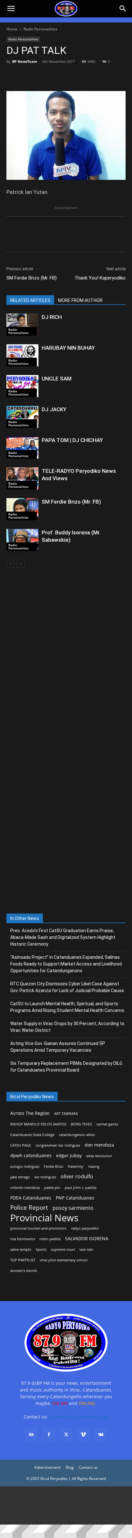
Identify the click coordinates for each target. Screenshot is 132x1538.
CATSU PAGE (20, 1145)
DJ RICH (52, 317)
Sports (41, 1249)
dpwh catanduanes (31, 1155)
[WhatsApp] (57, 76)
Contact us (88, 1467)
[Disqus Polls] (66, 658)
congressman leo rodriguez (58, 1145)
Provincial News (44, 1218)
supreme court (63, 1249)
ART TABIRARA (66, 1113)
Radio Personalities (40, 29)
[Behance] (31, 1434)
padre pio (52, 1187)
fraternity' (76, 1166)
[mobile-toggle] (11, 8)
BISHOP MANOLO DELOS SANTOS (38, 1124)
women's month (23, 1270)
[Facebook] (12, 76)
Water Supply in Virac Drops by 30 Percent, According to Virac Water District (67, 1027)
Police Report (29, 1207)
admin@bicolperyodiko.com (79, 1417)
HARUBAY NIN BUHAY (68, 348)
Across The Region (30, 1113)
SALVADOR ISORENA (86, 1238)
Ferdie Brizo (53, 1166)
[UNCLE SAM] (22, 386)
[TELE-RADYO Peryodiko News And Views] (22, 478)
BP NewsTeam (24, 61)
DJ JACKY (54, 409)
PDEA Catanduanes (30, 1198)
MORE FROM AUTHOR (80, 300)
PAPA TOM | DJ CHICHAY (72, 440)
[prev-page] (10, 564)
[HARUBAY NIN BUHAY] (22, 355)
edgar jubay (69, 1155)
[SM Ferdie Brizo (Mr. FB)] (22, 509)
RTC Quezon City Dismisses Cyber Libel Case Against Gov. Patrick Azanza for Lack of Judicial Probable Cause (67, 987)
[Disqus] (66, 825)
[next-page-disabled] (21, 564)
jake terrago (20, 1177)
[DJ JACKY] (22, 417)
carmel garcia (107, 1124)
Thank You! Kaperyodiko (100, 278)
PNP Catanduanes (75, 1198)
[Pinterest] (42, 76)
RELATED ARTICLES (30, 300)
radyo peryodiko (85, 1228)
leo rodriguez (45, 1177)
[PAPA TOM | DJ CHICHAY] (22, 448)
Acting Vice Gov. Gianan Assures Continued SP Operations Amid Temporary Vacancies (57, 1047)
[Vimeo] (83, 1434)
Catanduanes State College (32, 1135)
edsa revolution (99, 1156)
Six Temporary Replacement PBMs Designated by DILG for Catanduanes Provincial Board (66, 1067)
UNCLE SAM (56, 378)
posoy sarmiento (73, 1208)
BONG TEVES (81, 1124)
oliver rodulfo (77, 1176)
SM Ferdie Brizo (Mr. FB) (31, 278)
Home (11, 29)
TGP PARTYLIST (22, 1260)
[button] (123, 8)
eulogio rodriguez (24, 1166)
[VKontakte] (100, 1434)
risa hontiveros (22, 1239)
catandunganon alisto (77, 1135)
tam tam (86, 1249)
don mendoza (99, 1145)
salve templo (20, 1249)
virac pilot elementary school (63, 1260)
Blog (70, 1467)
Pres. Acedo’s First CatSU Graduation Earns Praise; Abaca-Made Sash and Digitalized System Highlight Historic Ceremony (62, 937)
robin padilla (50, 1239)
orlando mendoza (25, 1187)
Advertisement (47, 1467)
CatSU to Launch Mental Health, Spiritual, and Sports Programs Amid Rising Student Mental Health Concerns (67, 1007)
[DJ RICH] (22, 324)
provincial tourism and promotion (38, 1228)
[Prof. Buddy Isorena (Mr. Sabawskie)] (22, 540)
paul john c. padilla (80, 1187)
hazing (93, 1166)
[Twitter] (27, 76)
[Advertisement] (66, 1505)
